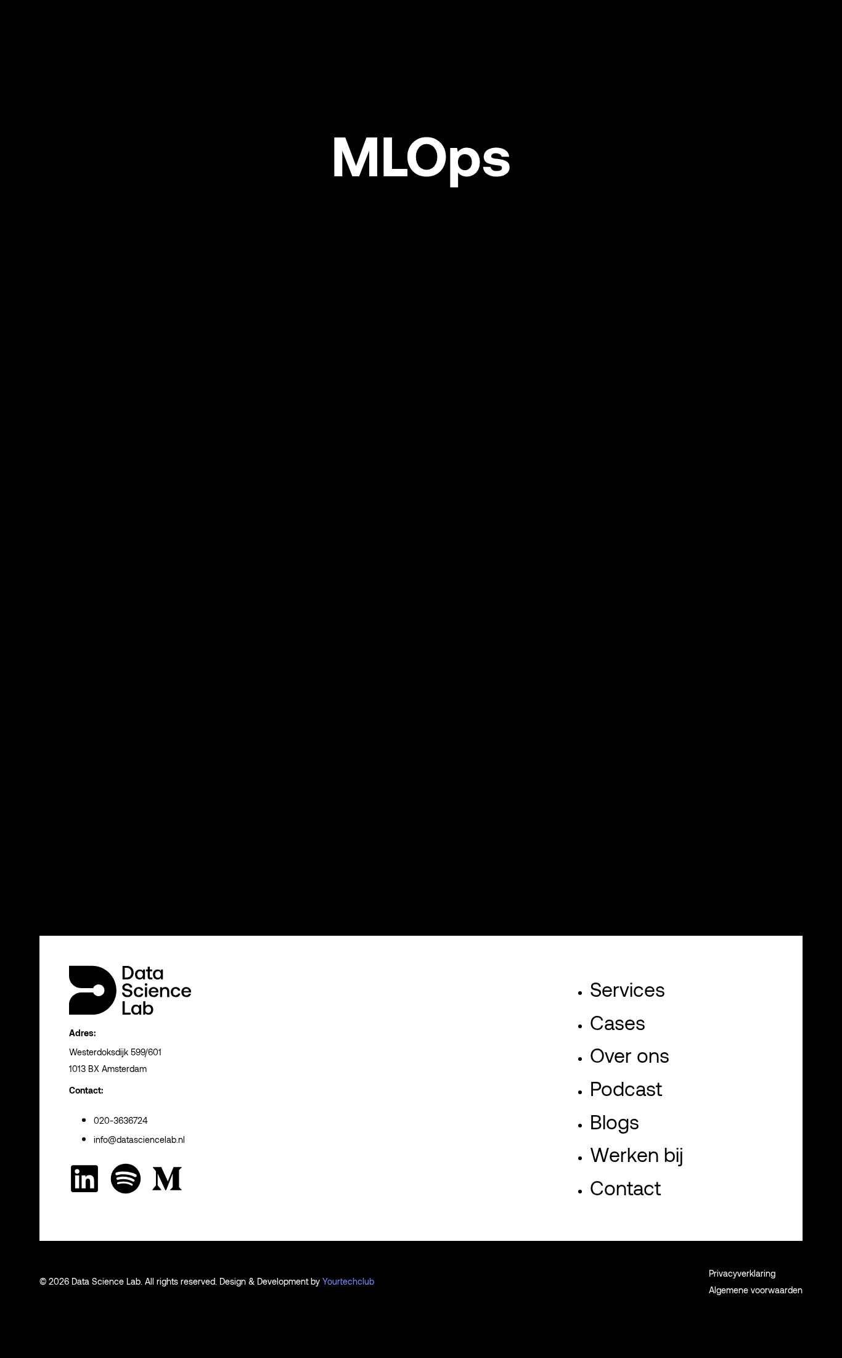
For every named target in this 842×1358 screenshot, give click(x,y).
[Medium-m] (167, 1178)
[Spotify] (125, 1178)
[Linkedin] (84, 1178)
